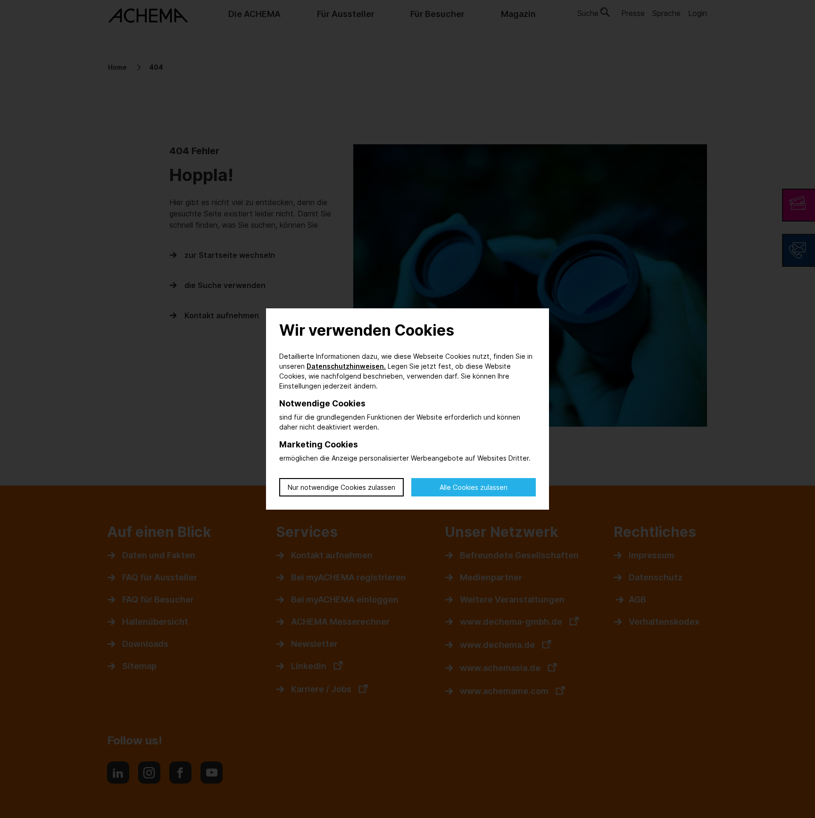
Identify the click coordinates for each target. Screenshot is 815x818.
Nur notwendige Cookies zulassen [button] (341, 487)
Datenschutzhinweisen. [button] (346, 366)
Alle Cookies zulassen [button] (473, 487)
